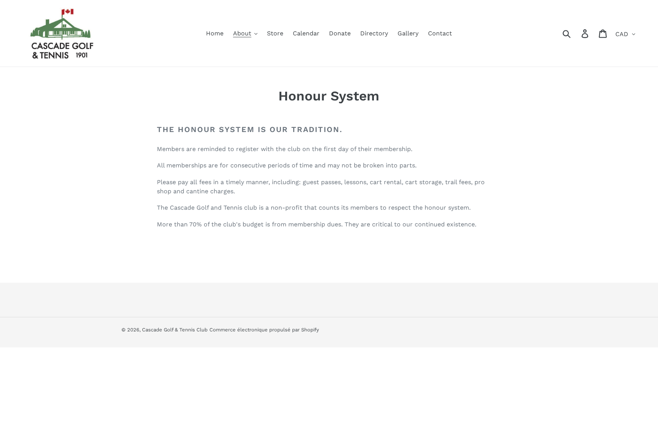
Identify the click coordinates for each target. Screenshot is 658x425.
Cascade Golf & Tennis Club (175, 330)
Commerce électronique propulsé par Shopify (264, 330)
